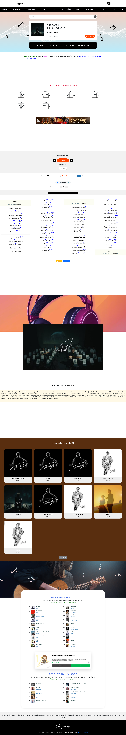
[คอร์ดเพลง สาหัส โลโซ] (68, 633)
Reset (63, 168)
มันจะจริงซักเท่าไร (108, 478)
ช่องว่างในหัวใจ (74, 700)
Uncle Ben (73, 689)
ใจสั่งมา (38, 619)
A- (74, 176)
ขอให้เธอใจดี (73, 696)
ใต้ (82, 9)
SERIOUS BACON (40, 702)
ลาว (109, 9)
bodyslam (73, 616)
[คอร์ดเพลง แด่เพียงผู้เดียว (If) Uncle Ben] (68, 688)
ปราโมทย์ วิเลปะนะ (40, 616)
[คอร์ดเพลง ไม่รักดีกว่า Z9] (33, 684)
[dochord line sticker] (63, 660)
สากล (55, 9)
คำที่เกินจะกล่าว (48, 514)
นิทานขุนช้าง (77, 478)
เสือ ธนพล (73, 702)
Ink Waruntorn (40, 637)
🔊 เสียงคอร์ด (63, 182)
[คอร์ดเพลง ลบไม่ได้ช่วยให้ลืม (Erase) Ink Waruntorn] (33, 637)
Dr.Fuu (72, 608)
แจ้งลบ (79, 732)
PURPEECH (38, 633)
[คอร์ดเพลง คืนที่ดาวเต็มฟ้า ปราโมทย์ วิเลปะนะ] (33, 616)
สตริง (43, 9)
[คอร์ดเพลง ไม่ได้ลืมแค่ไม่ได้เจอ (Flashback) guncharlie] (68, 693)
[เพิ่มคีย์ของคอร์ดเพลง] (71, 160)
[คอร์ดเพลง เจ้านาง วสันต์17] (48, 463)
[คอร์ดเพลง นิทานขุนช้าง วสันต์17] (78, 463)
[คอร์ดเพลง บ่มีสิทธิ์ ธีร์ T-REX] (68, 624)
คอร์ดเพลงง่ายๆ (17, 9)
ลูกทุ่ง (77, 9)
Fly (37, 646)
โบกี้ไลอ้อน (38, 625)
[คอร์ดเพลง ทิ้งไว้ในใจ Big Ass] (68, 637)
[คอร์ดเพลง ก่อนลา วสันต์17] (18, 534)
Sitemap (85, 732)
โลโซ (37, 608)
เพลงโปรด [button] (67, 261)
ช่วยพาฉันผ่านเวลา (78, 514)
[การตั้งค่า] (108, 3)
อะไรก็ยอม (38, 627)
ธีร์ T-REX (73, 625)
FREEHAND (73, 697)
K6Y (37, 697)
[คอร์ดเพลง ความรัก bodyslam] (68, 616)
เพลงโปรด (91, 36)
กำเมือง (102, 9)
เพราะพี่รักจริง (74, 610)
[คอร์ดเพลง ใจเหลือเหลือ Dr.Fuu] (68, 607)
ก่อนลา (18, 550)
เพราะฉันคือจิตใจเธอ (18, 478)
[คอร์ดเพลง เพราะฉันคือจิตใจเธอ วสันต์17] (18, 463)
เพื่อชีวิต (69, 9)
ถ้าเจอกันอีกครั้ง (40, 696)
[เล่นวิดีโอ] (63, 347)
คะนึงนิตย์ (38, 687)
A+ (83, 176)
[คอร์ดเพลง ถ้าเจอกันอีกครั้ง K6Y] (33, 697)
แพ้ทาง (72, 640)
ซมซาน (38, 640)
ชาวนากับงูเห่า (39, 644)
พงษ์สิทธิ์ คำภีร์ (74, 621)
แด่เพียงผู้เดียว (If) (75, 687)
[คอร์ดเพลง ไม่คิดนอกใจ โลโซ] (33, 612)
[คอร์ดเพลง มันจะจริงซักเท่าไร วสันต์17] (108, 463)
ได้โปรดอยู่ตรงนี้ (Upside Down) (78, 683)
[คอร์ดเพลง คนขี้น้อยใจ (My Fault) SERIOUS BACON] (33, 701)
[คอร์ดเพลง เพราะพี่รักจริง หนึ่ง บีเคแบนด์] (68, 612)
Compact (73, 187)
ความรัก (72, 615)
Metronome (55, 187)
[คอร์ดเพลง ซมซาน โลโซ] (33, 641)
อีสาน (121, 9)
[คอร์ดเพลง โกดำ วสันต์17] (108, 498)
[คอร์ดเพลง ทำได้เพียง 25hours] (68, 645)
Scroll (70, 193)
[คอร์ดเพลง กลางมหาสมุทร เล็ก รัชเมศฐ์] (33, 693)
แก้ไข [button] (59, 261)
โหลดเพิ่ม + (63, 557)
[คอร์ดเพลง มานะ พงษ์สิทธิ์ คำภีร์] (68, 620)
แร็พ (49, 9)
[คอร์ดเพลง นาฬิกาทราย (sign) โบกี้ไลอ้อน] (33, 624)
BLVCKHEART (74, 685)
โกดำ (107, 514)
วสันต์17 (55, 33)
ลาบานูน (72, 642)
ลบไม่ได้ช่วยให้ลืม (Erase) (42, 636)
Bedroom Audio (74, 629)
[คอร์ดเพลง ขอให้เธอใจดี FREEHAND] (68, 697)
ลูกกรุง (114, 9)
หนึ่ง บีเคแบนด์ (74, 612)
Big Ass (72, 637)
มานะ (72, 619)
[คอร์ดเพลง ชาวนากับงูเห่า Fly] (33, 645)
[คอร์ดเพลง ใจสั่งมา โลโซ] (33, 620)
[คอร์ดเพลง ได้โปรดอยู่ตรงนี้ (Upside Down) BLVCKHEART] (68, 684)
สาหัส (72, 631)
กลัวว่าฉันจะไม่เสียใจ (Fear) (42, 631)
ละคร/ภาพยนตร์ (90, 9)
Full (55, 193)
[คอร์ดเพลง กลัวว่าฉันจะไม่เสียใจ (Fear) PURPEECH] (33, 633)
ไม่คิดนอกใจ (39, 610)
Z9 (37, 685)
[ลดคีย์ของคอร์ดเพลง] (54, 160)
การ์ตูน (61, 9)
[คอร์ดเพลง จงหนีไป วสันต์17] (18, 498)
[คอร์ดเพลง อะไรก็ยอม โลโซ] (33, 628)
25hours (73, 646)
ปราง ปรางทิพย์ (39, 689)
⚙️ (68, 182)
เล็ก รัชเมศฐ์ (39, 693)
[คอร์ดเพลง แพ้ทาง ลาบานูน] (68, 641)
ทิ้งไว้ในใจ (73, 636)
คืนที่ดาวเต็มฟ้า (39, 615)
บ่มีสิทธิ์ (72, 623)
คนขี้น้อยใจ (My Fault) (41, 700)
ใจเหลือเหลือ (73, 606)
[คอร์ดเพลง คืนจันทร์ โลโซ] (33, 607)
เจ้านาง (48, 478)
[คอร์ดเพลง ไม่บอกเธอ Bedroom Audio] (68, 628)
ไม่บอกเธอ (73, 627)
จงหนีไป (18, 514)
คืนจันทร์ (38, 606)
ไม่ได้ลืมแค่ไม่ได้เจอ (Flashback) (78, 691)
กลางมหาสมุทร (39, 691)
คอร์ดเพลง (4, 9)
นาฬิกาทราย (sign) (40, 623)
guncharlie (73, 693)
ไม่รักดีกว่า (38, 683)
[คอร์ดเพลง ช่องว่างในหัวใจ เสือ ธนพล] (68, 701)
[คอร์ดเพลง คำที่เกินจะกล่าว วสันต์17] (48, 498)
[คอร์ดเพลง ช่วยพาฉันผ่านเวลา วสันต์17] (78, 498)
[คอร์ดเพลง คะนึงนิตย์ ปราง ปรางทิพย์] (33, 688)
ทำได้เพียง (73, 644)
